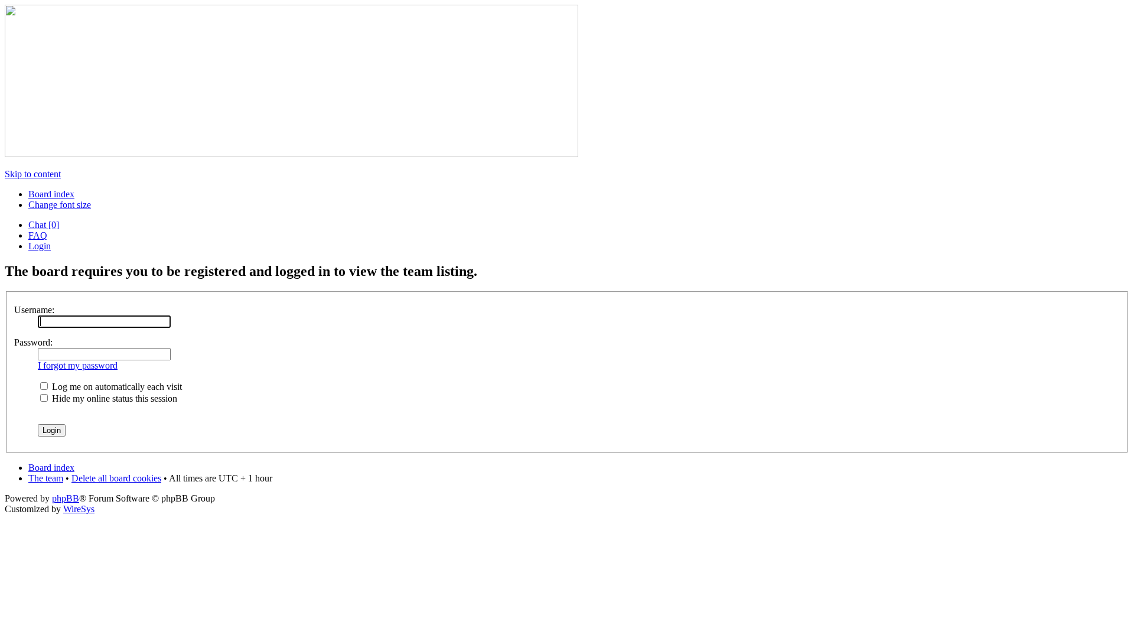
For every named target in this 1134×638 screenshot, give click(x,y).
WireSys (78, 509)
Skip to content (33, 174)
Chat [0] (43, 225)
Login (39, 246)
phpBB (65, 498)
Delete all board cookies (116, 478)
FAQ (37, 235)
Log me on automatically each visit (116, 387)
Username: (34, 310)
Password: (33, 342)
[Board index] (291, 154)
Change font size (59, 205)
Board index (51, 194)
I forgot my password (78, 365)
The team (45, 478)
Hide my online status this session (113, 398)
